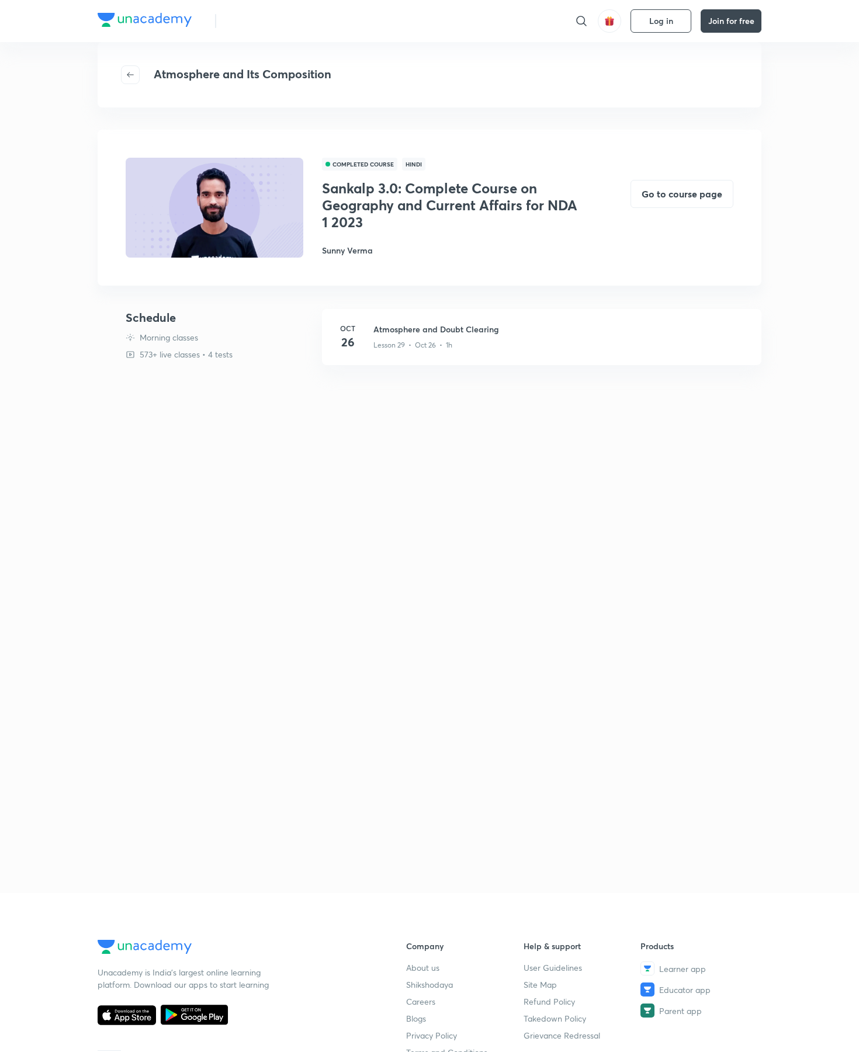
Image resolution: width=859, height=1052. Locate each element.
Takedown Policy (555, 1018)
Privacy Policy (431, 1035)
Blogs (416, 1018)
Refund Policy (549, 1001)
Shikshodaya (429, 984)
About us (422, 967)
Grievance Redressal (562, 1035)
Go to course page (682, 194)
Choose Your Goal (276, 21)
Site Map (540, 984)
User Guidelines (553, 967)
